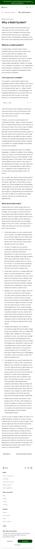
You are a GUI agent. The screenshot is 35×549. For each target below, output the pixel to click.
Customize (17, 545)
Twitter (5, 501)
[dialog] (17, 538)
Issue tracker (6, 515)
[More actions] (33, 7)
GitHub (4, 498)
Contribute (6, 479)
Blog (4, 495)
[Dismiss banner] (32, 2)
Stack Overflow (7, 521)
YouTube (5, 504)
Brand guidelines (7, 488)
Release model (7, 485)
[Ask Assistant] (31, 103)
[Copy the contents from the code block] (28, 103)
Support (5, 512)
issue (28, 1)
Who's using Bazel (8, 476)
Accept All (25, 541)
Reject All (10, 541)
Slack (4, 518)
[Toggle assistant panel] (30, 7)
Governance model (8, 482)
